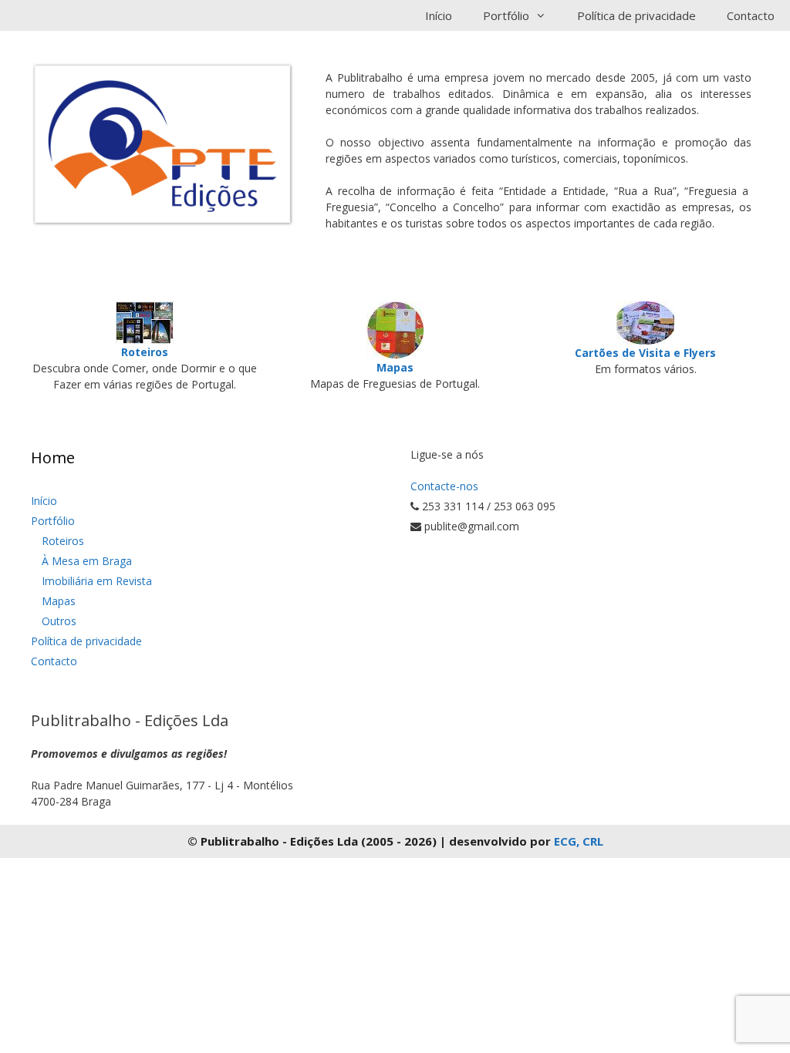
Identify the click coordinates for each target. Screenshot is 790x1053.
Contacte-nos (444, 486)
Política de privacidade (636, 15)
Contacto (751, 15)
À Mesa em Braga (87, 560)
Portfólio (53, 520)
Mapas (59, 601)
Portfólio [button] (506, 15)
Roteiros (63, 540)
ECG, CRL (578, 841)
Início (438, 15)
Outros (59, 621)
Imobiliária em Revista (97, 581)
